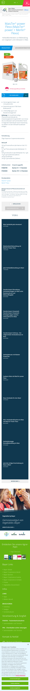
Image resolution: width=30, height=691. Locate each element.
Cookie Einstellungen (15, 678)
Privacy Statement (20, 675)
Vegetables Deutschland (11, 585)
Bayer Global (8, 570)
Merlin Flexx (5, 183)
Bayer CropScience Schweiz (13, 580)
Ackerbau (7, 607)
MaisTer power (6, 181)
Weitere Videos (14, 481)
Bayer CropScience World (12, 572)
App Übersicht (15, 552)
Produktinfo (6, 48)
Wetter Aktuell (8, 599)
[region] (15, 666)
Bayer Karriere (8, 575)
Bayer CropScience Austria (12, 577)
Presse (6, 582)
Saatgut (6, 609)
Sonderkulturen (9, 612)
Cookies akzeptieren (15, 688)
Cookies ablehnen (15, 683)
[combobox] (15, 95)
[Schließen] (1, 9)
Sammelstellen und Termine (13, 623)
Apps (5, 597)
